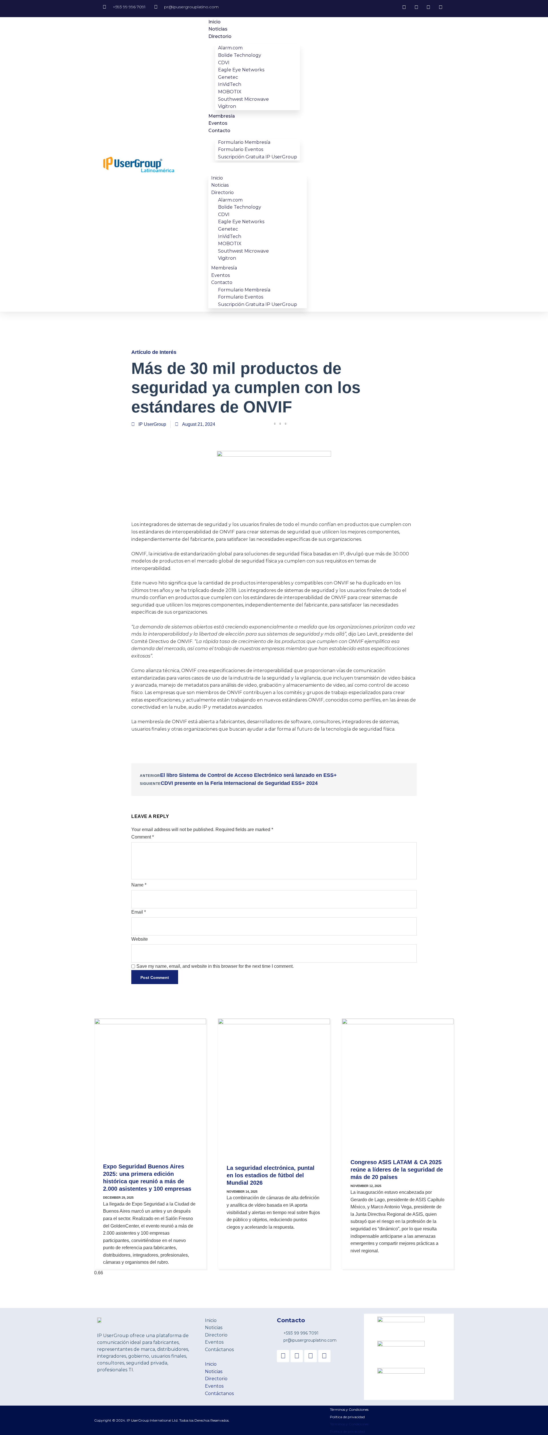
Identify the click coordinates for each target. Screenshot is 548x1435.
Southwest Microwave (243, 99)
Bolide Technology (239, 55)
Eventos (217, 123)
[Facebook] (283, 1356)
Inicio (214, 22)
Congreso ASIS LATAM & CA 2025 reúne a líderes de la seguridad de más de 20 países (396, 1169)
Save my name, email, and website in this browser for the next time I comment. (215, 966)
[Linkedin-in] (324, 1356)
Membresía (221, 116)
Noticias (217, 29)
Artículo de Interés (153, 352)
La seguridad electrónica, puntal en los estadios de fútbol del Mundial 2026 (271, 1175)
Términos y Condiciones (349, 1409)
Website (139, 939)
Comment (142, 837)
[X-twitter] (297, 1356)
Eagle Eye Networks (241, 69)
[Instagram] (310, 1356)
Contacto (219, 130)
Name (138, 884)
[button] (257, 166)
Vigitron (227, 106)
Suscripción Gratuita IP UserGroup (257, 157)
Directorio (219, 36)
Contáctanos (219, 1349)
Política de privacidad (347, 1417)
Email (138, 912)
